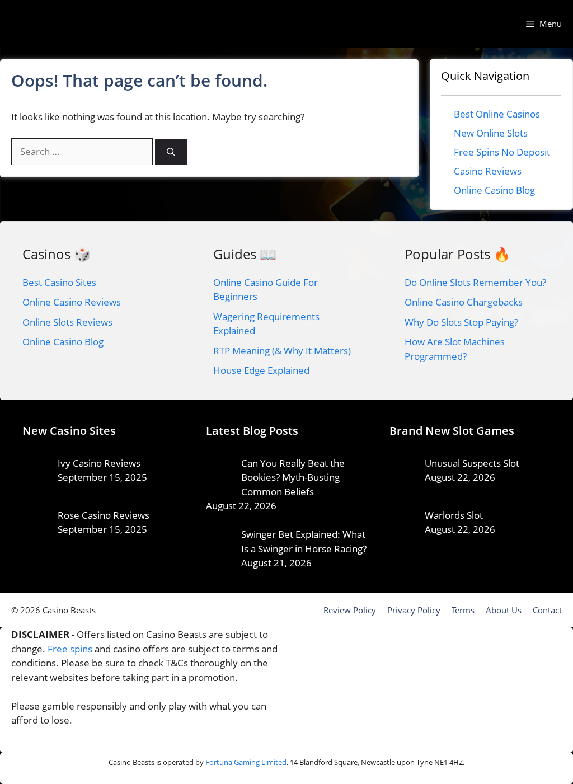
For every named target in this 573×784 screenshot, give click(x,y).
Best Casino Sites (59, 282)
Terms (463, 610)
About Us (504, 610)
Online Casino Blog (494, 190)
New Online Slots (491, 132)
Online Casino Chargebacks (464, 301)
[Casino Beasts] (47, 24)
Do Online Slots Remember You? (475, 282)
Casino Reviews (488, 171)
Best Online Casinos (497, 113)
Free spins (70, 648)
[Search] (171, 152)
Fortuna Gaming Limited (245, 762)
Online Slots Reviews (67, 322)
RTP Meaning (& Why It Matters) (282, 350)
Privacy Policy (413, 610)
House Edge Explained (261, 370)
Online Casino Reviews (71, 301)
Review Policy (349, 610)
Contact (547, 610)
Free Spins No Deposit (502, 151)
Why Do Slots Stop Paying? (461, 322)
